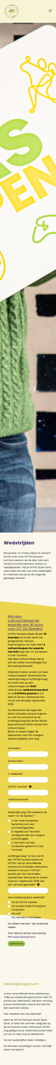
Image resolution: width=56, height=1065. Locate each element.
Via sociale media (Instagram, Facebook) (28, 907)
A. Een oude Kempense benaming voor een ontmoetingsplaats (24, 824)
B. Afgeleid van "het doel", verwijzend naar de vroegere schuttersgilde (28, 835)
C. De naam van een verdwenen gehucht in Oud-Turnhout (27, 846)
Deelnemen (16, 943)
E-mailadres (15, 774)
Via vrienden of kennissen (26, 917)
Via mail (15, 913)
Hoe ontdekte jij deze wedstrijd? (27, 897)
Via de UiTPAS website (24, 902)
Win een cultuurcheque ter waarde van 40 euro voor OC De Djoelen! (25, 622)
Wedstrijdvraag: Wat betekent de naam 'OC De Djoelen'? (27, 814)
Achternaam (16, 761)
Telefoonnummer (19, 799)
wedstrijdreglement (24, 936)
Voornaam (15, 748)
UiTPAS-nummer (18, 786)
